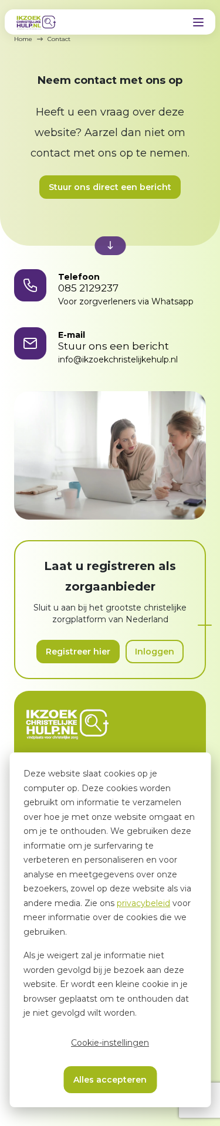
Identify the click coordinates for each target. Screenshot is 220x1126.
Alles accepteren (110, 1079)
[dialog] (110, 929)
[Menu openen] (198, 22)
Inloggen (154, 651)
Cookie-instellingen (110, 1042)
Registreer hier (78, 651)
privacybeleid (143, 903)
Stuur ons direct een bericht (110, 187)
